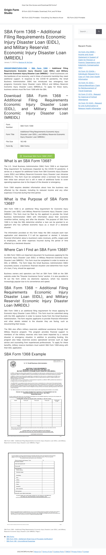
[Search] (99, 31)
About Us (37, 552)
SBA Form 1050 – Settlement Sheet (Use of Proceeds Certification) (30, 539)
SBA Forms (10, 536)
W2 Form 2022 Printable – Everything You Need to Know (42, 18)
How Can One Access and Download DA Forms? (39, 5)
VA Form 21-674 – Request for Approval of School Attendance (89, 97)
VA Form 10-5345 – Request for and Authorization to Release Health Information (90, 105)
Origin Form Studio (11, 11)
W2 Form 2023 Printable (76, 18)
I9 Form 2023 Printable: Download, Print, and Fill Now (41, 11)
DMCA (68, 552)
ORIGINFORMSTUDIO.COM (15, 68)
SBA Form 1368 (40, 68)
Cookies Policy (58, 552)
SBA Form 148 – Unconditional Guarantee (21, 541)
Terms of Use (47, 552)
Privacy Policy (77, 552)
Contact (86, 552)
